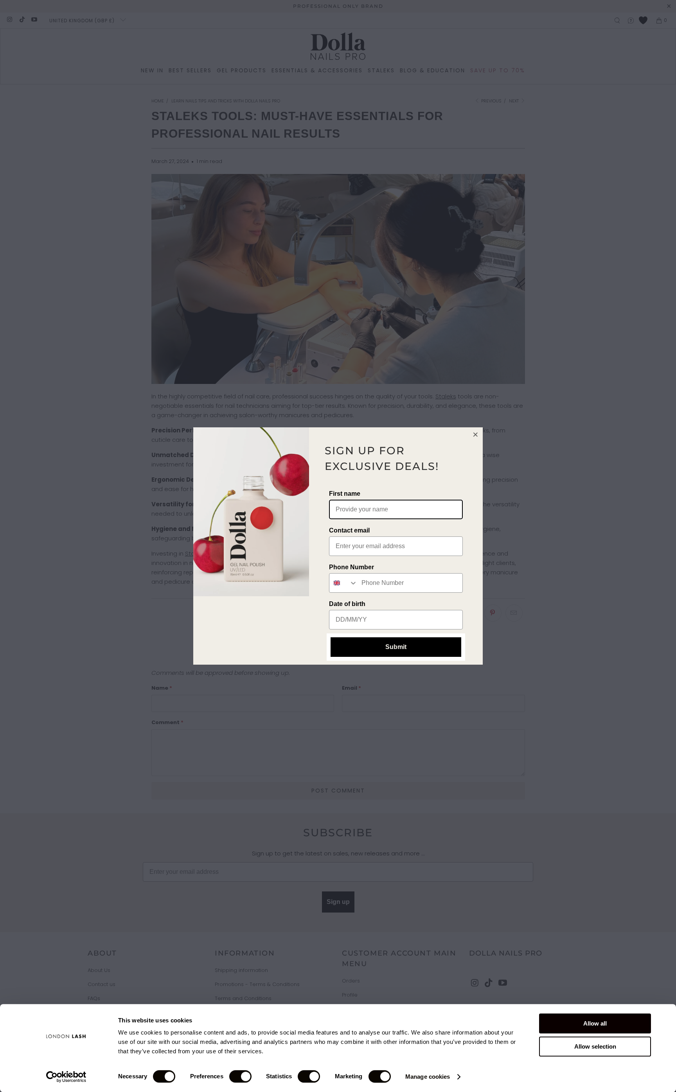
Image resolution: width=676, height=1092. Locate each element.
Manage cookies (427, 1076)
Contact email (349, 530)
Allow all (595, 1023)
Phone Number (351, 567)
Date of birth (347, 604)
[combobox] (343, 583)
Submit (395, 647)
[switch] (240, 1076)
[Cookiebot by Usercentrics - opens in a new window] (66, 1077)
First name (344, 493)
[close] (476, 434)
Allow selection (595, 1046)
